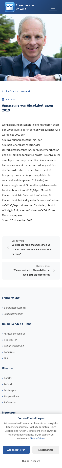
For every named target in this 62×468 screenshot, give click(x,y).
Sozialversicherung (14, 345)
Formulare (9, 352)
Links (6, 358)
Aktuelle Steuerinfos (14, 333)
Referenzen (10, 402)
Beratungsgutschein (15, 307)
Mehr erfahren (37, 438)
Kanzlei (8, 378)
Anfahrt (8, 384)
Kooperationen (12, 396)
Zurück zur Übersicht (18, 91)
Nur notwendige (31, 461)
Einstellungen (45, 449)
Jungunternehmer (13, 313)
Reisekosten (10, 339)
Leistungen (10, 390)
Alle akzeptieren (16, 449)
